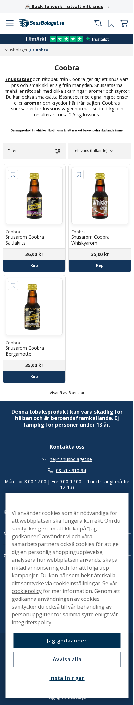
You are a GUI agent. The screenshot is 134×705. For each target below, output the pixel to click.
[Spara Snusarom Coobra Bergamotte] (13, 283)
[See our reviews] (65, 38)
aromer (53, 103)
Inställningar (64, 678)
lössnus (63, 109)
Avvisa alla (64, 659)
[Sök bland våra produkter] (93, 23)
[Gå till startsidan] (41, 23)
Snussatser (16, 79)
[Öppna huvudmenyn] (10, 23)
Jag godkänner (64, 640)
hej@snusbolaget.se (68, 459)
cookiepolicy (27, 591)
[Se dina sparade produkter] (106, 23)
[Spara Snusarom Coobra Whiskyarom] (76, 174)
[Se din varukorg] (119, 23)
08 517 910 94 (69, 470)
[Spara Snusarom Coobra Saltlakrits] (13, 174)
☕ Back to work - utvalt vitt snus (61, 6)
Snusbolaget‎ (16, 50)
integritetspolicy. (41, 622)
